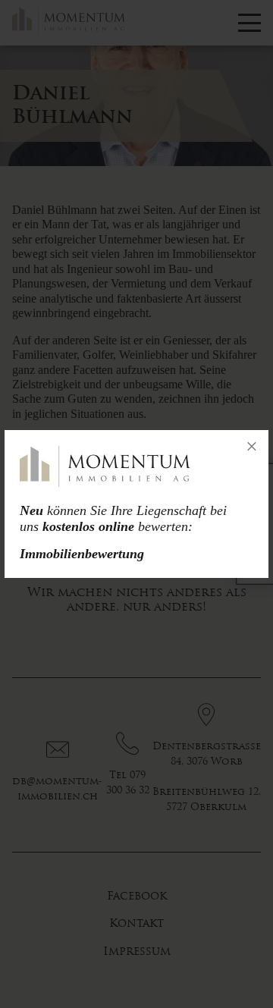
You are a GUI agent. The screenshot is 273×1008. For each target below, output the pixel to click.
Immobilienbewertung (82, 553)
